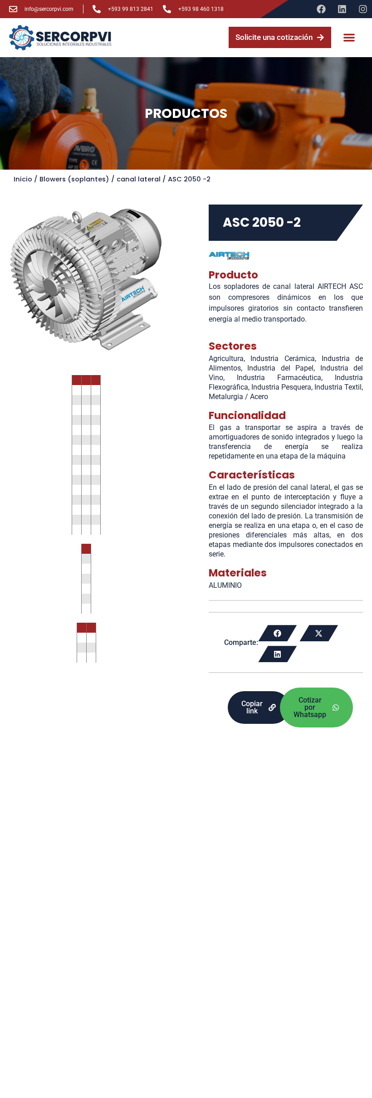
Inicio (23, 179)
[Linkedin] (342, 9)
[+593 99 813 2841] (97, 9)
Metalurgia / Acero (238, 396)
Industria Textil (338, 387)
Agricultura (226, 358)
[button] (349, 38)
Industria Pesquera (281, 387)
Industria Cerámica (282, 358)
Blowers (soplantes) (74, 179)
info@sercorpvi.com (48, 9)
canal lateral (139, 179)
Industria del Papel (280, 368)
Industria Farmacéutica (279, 377)
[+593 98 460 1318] (167, 9)
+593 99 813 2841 (130, 9)
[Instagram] (363, 9)
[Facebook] (321, 9)
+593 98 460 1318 (201, 9)
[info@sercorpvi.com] (13, 9)
